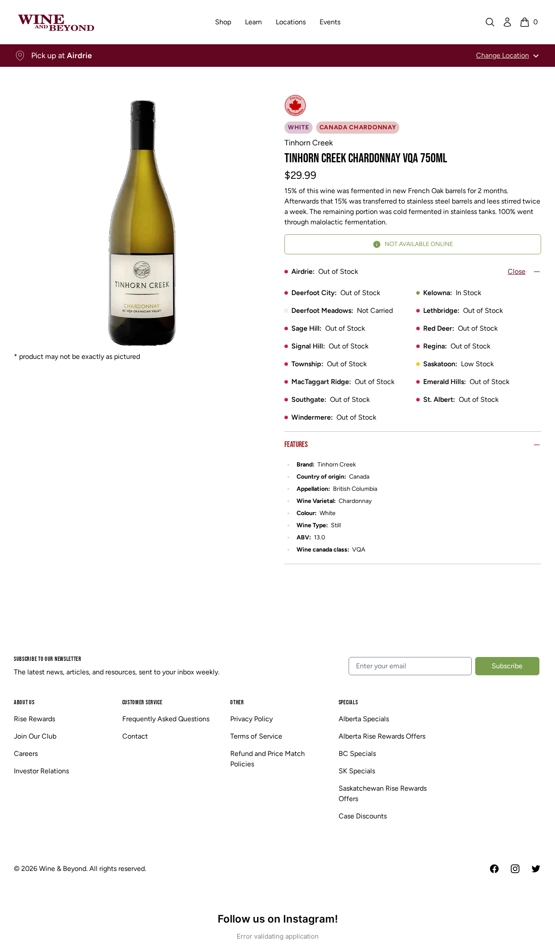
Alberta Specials (364, 719)
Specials (348, 702)
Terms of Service (256, 736)
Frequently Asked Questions (165, 719)
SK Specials (357, 771)
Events (330, 22)
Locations (291, 22)
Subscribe (507, 666)
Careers (26, 753)
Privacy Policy (251, 719)
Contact (135, 736)
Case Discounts (363, 816)
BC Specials (357, 753)
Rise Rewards (34, 719)
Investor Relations (41, 771)
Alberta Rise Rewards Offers (382, 736)
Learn (253, 22)
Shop (223, 22)
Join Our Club (35, 736)
